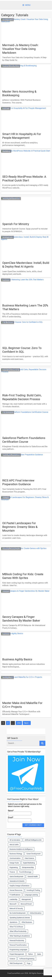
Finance (12, 872)
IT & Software (7, 323)
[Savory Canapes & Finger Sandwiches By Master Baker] (26, 610)
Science (12, 959)
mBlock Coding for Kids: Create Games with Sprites (22, 576)
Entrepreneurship (28, 867)
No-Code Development (18, 913)
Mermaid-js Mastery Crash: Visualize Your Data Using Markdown (20, 48)
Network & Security (16, 908)
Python (30, 954)
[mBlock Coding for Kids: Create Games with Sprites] (26, 568)
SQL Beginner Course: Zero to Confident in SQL (21, 349)
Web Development (16, 963)
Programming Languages (18, 949)
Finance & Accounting (10, 66)
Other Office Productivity (18, 931)
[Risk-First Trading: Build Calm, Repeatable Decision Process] (26, 389)
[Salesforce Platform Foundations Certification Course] (26, 431)
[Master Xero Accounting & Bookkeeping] (26, 85)
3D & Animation (15, 840)
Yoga (28, 963)
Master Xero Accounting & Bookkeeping (19, 93)
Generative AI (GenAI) (17, 881)
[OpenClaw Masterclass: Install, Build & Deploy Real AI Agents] (26, 256)
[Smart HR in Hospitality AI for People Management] (26, 127)
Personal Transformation (18, 945)
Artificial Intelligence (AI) (33, 840)
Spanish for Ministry (15, 224)
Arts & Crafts (14, 844)
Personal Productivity (17, 940)
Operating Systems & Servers (20, 917)
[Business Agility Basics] (26, 653)
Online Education (35, 913)
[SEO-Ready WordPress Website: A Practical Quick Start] (26, 170)
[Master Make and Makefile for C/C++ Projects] (26, 696)
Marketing (6, 151)
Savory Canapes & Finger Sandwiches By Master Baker (21, 618)
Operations (13, 922)
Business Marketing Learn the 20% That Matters (25, 307)
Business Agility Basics (17, 659)
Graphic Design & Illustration (19, 886)
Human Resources (16, 890)
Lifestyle (5, 498)
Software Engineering (26, 959)
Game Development (16, 876)
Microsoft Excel (26, 904)
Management (26, 899)
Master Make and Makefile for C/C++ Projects (22, 704)
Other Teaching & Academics (20, 936)
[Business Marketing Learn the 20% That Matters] (26, 299)
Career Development (33, 854)
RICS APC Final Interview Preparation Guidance (18, 482)
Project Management (17, 954)
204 (18, 723)
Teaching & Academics (11, 199)
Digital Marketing (29, 863)
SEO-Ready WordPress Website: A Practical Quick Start (24, 178)
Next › (26, 723)
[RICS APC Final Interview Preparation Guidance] (26, 474)
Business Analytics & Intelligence (21, 849)
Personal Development (11, 549)
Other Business (27, 922)
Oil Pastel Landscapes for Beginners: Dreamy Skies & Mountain (19, 526)
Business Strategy (16, 854)
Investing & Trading (33, 890)
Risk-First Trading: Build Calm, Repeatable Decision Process (21, 397)
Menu (27, 5)
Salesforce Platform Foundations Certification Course (23, 439)
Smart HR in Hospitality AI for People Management (21, 135)
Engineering (14, 867)
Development (7, 20)
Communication (15, 858)
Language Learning (31, 895)
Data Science (29, 858)
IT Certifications (15, 895)
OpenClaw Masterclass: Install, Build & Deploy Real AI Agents (25, 264)
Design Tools (14, 863)
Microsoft (13, 904)
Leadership (13, 899)
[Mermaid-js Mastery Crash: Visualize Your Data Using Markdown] (26, 38)
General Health (33, 876)
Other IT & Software (16, 927)
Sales (39, 954)
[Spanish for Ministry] (26, 217)
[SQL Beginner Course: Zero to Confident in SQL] (26, 341)
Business (5, 109)
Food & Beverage (25, 872)
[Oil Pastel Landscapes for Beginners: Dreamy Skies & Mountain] (26, 516)
